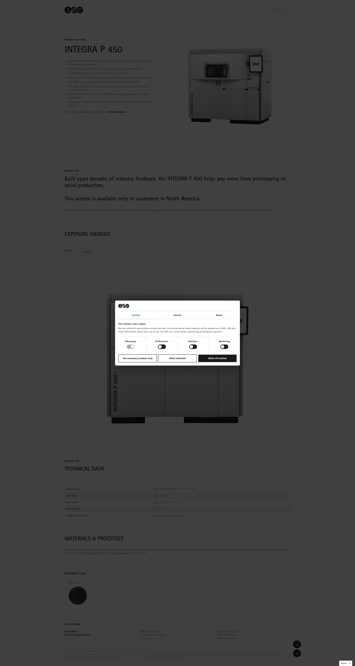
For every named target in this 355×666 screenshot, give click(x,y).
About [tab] (219, 315)
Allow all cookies (217, 358)
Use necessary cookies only (138, 358)
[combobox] (345, 663)
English (344, 663)
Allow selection (177, 358)
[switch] (162, 346)
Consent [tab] (136, 315)
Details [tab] (177, 315)
